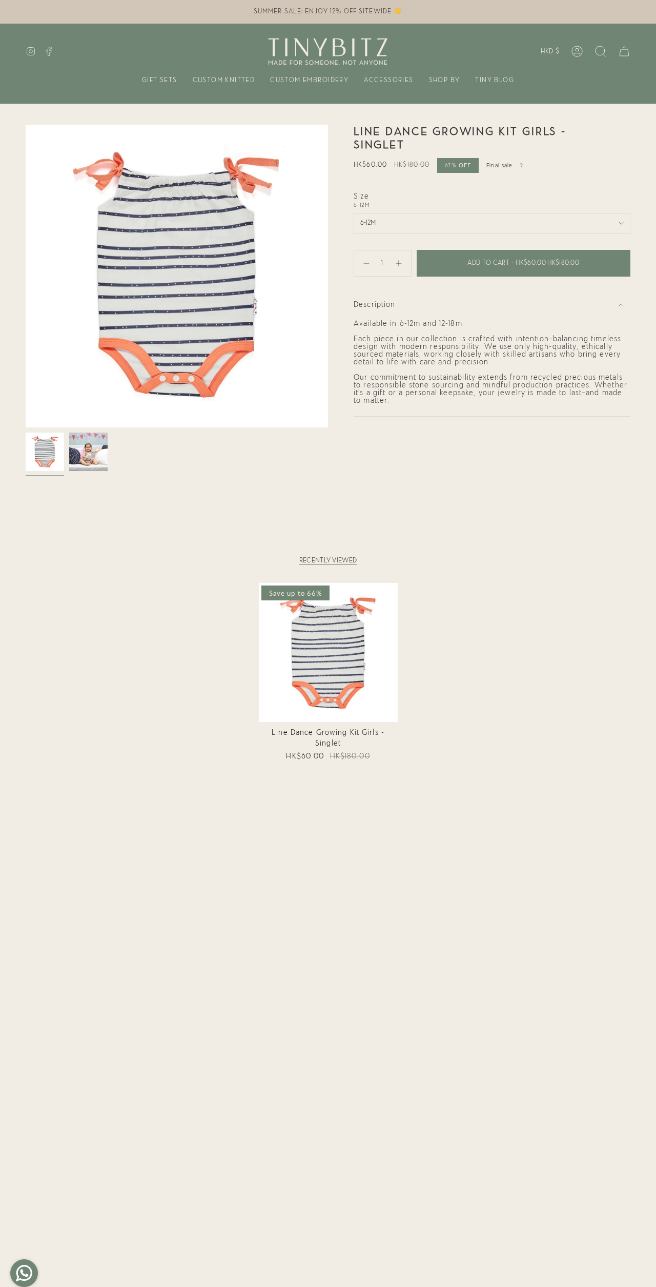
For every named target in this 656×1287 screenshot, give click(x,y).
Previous (25, 276)
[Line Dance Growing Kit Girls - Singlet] (328, 652)
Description (374, 304)
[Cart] (624, 51)
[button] (159, 81)
